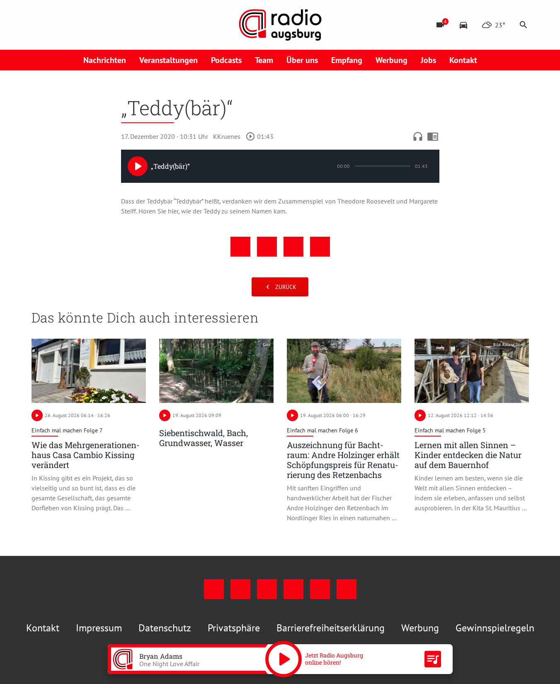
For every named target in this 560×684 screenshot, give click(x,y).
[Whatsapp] (122, 25)
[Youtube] (73, 25)
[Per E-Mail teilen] (320, 247)
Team (264, 60)
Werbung (391, 60)
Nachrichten (104, 60)
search (523, 25)
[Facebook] (40, 25)
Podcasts (226, 60)
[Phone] (106, 25)
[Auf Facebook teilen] (240, 247)
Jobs (428, 60)
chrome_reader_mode (433, 136)
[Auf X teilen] (267, 247)
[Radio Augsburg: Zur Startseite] (280, 24)
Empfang (346, 60)
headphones (418, 136)
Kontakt (463, 60)
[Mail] (89, 25)
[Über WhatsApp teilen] (293, 247)
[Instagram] (56, 25)
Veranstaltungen (168, 60)
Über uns (302, 60)
